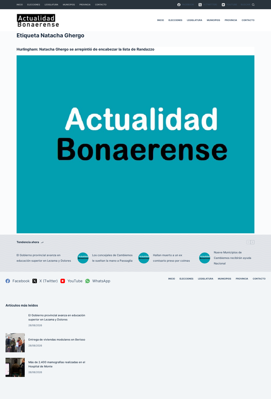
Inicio (20, 4)
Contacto (100, 4)
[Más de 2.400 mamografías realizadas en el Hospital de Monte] (15, 367)
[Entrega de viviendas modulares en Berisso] (15, 342)
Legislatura (51, 4)
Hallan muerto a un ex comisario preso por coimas (171, 257)
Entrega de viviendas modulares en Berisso (56, 339)
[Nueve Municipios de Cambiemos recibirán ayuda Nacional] (204, 257)
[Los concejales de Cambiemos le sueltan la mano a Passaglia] (82, 257)
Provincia (85, 4)
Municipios (69, 4)
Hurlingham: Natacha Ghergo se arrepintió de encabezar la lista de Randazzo (85, 49)
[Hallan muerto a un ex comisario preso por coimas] (143, 257)
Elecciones (33, 4)
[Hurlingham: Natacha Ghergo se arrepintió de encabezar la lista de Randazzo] (135, 144)
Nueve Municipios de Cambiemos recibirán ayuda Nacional (232, 258)
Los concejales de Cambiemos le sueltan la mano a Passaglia (112, 257)
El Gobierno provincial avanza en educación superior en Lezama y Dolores (44, 257)
